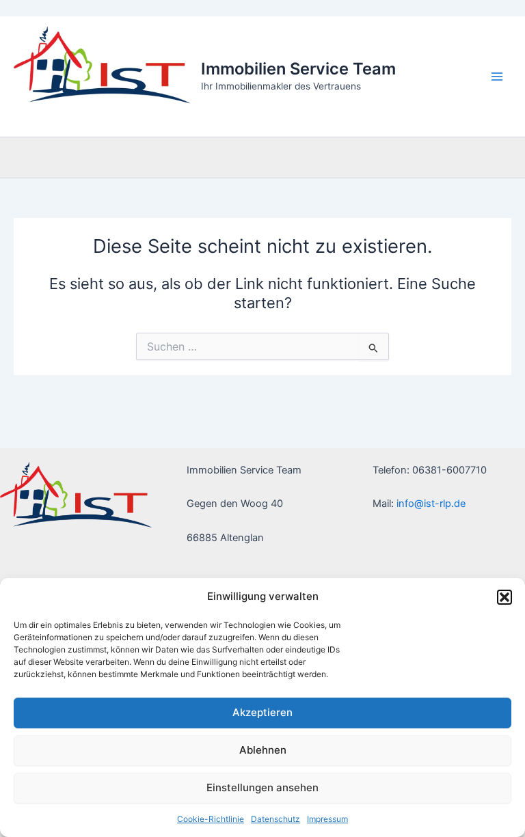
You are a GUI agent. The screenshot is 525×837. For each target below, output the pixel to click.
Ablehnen (262, 749)
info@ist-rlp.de (431, 503)
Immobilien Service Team (298, 69)
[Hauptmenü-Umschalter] (497, 76)
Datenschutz (275, 819)
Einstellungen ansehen (262, 787)
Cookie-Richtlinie (210, 819)
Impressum (327, 819)
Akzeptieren (262, 712)
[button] (504, 597)
